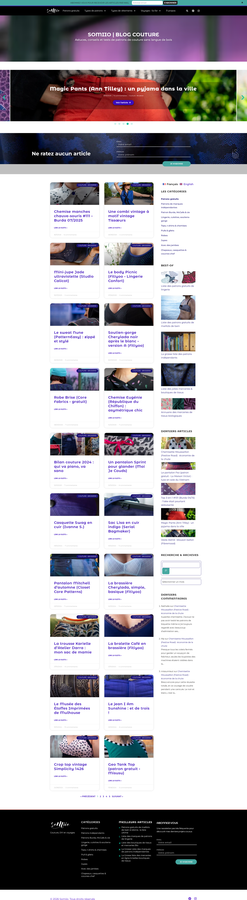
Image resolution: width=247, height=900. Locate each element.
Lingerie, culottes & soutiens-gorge (96, 843)
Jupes (164, 240)
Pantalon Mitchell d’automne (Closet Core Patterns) (72, 587)
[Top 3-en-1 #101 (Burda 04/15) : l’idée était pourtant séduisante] (178, 494)
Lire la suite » (60, 228)
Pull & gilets (87, 854)
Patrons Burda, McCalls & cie (95, 838)
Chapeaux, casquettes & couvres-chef (93, 874)
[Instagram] (195, 898)
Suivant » (117, 796)
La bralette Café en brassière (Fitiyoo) (127, 645)
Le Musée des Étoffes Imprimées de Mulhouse (72, 708)
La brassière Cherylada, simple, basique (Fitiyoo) (126, 587)
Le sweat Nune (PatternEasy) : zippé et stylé (74, 336)
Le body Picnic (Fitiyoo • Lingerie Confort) (125, 276)
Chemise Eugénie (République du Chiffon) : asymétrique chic (125, 404)
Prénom (120, 152)
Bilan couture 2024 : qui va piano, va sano (74, 466)
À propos (170, 11)
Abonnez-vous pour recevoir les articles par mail (99, 3)
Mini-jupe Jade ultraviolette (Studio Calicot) (74, 276)
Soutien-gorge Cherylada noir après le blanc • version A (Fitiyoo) (126, 339)
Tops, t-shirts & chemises (174, 225)
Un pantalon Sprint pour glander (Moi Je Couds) (127, 466)
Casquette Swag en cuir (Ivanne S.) (73, 524)
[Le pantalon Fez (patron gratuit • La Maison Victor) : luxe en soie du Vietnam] (178, 469)
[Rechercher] (165, 571)
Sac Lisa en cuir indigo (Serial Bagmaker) (123, 526)
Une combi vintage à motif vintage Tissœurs (128, 215)
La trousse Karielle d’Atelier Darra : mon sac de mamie (73, 647)
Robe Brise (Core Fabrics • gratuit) (70, 399)
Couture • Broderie (136, 96)
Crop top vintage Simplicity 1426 (70, 766)
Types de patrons (94, 11)
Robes (164, 235)
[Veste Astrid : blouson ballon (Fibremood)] (178, 536)
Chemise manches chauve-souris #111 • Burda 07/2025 (73, 215)
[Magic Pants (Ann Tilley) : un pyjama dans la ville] (178, 519)
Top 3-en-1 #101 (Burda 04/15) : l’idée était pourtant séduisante (178, 501)
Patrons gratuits (71, 11)
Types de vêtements (121, 11)
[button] (187, 11)
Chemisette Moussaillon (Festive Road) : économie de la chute (123, 89)
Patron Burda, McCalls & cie (175, 212)
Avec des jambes (170, 245)
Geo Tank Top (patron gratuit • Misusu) (124, 768)
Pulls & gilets (167, 230)
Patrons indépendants (92, 833)
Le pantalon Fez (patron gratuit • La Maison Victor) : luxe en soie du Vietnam (176, 476)
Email (119, 142)
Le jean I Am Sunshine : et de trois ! (128, 708)
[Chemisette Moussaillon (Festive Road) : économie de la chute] (178, 448)
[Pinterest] (189, 898)
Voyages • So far (149, 11)
